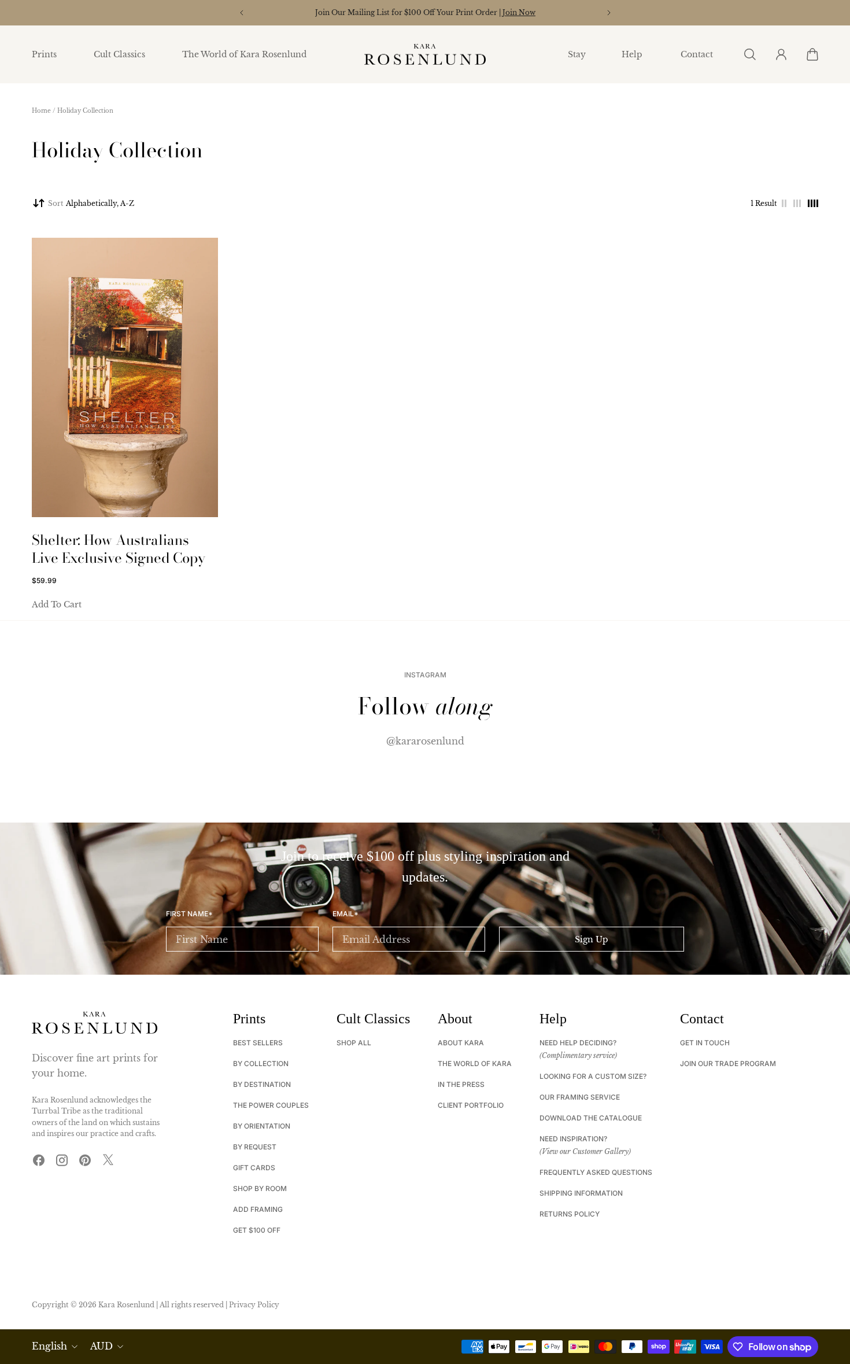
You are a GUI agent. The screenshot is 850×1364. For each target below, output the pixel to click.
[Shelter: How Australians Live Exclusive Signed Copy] (125, 377)
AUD (101, 1346)
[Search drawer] (749, 54)
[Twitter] (108, 1160)
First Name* (189, 913)
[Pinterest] (85, 1160)
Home (41, 111)
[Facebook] (39, 1160)
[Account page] (780, 54)
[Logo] (425, 54)
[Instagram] (62, 1160)
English (49, 1346)
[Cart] (811, 54)
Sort (91, 203)
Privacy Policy (254, 1304)
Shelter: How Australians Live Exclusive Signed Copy (118, 549)
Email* (345, 913)
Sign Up (591, 939)
